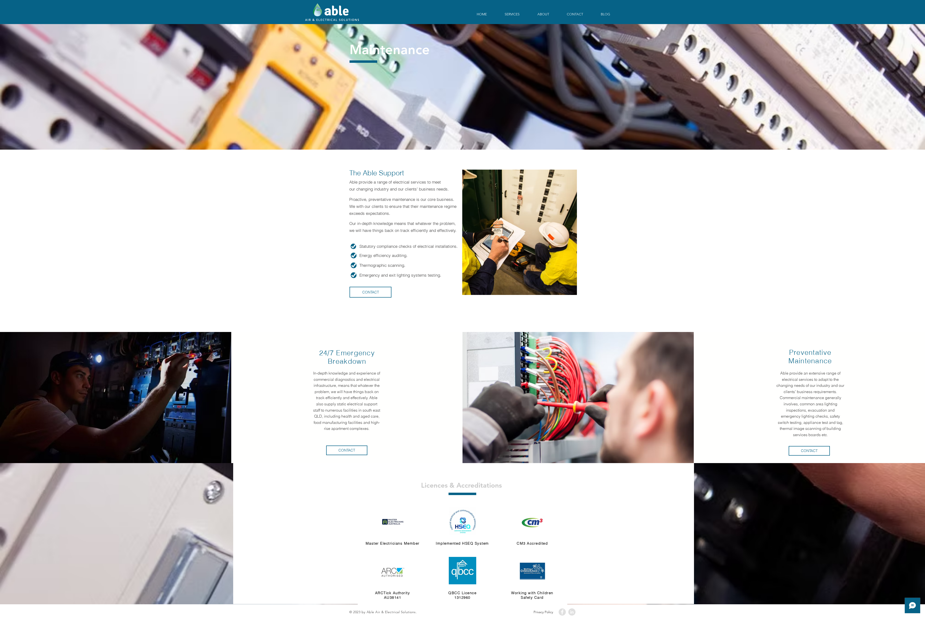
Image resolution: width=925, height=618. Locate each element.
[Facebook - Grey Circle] (562, 612)
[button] (809, 451)
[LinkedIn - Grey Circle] (571, 612)
